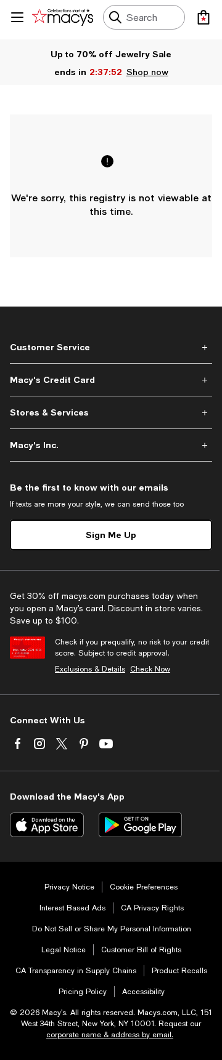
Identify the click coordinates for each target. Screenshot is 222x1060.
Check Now (150, 669)
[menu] (17, 17)
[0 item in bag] (203, 17)
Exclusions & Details (90, 669)
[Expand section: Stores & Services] (111, 412)
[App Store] (47, 825)
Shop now (147, 71)
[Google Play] (140, 825)
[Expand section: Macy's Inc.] (111, 445)
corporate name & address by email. (109, 1034)
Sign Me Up (111, 534)
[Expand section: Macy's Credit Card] (111, 380)
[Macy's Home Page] (62, 17)
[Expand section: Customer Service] (111, 347)
